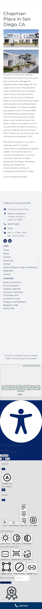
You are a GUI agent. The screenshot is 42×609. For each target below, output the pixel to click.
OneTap (15, 450)
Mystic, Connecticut (16, 214)
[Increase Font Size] (3, 458)
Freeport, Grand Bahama (14, 302)
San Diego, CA (26, 84)
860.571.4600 (13, 224)
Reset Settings (6, 582)
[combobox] (21, 380)
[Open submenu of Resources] (38, 260)
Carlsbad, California (11, 289)
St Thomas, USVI (10, 295)
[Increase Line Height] (3, 489)
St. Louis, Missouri (11, 286)
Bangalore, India (10, 305)
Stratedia (32, 358)
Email (10, 228)
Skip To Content (7, 578)
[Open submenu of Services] (38, 257)
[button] (1, 399)
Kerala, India (8, 308)
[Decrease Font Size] (3, 469)
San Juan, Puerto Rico (13, 292)
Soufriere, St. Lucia (11, 299)
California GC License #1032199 (17, 203)
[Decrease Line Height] (3, 500)
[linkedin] (10, 241)
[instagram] (5, 241)
